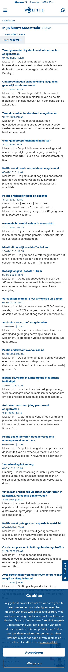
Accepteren (34, 652)
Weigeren (34, 663)
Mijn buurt (8, 20)
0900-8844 (48, 2)
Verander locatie (15, 34)
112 (25, 2)
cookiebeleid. (49, 642)
